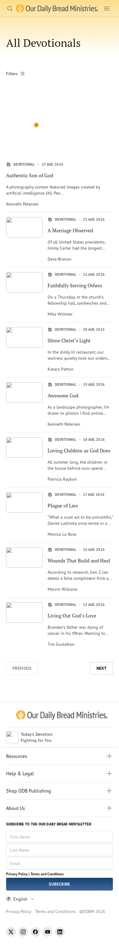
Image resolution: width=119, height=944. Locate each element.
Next (101, 668)
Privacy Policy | (18, 874)
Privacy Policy (18, 911)
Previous (22, 668)
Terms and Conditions (47, 874)
